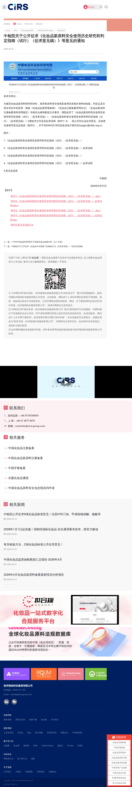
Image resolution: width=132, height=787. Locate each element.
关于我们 (54, 719)
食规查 (26, 745)
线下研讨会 (22, 758)
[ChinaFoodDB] (98, 674)
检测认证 (64, 732)
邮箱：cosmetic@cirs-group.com (26, 426)
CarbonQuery (47, 745)
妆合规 (44, 719)
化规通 (6, 745)
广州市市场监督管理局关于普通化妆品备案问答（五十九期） (37, 241)
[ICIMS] (17, 674)
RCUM (70, 745)
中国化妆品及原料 (27, 30)
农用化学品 (52, 732)
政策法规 (39, 24)
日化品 (19, 24)
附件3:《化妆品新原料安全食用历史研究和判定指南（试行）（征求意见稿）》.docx (56, 210)
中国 (15, 30)
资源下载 (33, 719)
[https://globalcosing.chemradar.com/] (66, 642)
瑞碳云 (60, 745)
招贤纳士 (53, 771)
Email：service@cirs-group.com (18, 694)
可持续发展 (77, 732)
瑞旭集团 (7, 24)
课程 (33, 758)
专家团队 (29, 771)
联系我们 (41, 771)
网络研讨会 (8, 758)
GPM (35, 745)
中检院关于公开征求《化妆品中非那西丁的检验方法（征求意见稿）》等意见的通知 (47, 246)
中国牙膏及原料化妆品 (45, 30)
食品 (29, 732)
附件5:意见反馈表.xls (22, 224)
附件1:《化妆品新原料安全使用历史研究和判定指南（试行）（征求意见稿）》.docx (56, 196)
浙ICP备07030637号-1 (11, 784)
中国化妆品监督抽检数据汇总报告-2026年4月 (33, 559)
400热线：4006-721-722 (14, 689)
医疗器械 (39, 732)
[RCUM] (44, 674)
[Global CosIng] (71, 674)
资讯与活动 (29, 24)
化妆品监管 (61, 30)
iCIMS (80, 745)
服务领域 (7, 719)
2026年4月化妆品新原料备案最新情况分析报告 (34, 574)
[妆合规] (66, 610)
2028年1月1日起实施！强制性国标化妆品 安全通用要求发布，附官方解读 (51, 529)
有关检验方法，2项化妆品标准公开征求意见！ (33, 544)
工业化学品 (8, 732)
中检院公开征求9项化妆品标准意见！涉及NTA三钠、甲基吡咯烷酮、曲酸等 (52, 514)
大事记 (18, 771)
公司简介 (7, 771)
